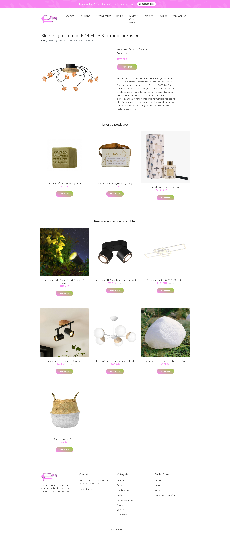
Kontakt (158, 485)
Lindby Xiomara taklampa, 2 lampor (64, 361)
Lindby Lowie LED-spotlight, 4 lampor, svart (115, 280)
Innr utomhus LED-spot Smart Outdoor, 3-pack (64, 281)
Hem (43, 40)
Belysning (84, 15)
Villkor (158, 490)
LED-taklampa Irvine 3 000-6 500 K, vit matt (165, 280)
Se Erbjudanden (146, 4)
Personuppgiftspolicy (165, 495)
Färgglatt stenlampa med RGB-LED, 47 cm (165, 361)
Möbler (149, 15)
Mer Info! (127, 67)
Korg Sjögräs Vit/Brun (64, 439)
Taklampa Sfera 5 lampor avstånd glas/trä (115, 361)
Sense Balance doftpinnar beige (165, 187)
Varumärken (179, 15)
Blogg (158, 480)
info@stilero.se (86, 489)
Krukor (120, 15)
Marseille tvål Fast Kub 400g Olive (64, 183)
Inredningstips (103, 15)
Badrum (69, 15)
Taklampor (144, 49)
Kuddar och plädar (133, 19)
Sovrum (162, 15)
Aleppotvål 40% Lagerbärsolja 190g (115, 183)
